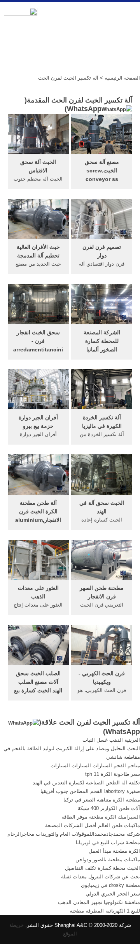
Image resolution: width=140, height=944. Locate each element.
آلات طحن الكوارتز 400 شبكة (109, 808)
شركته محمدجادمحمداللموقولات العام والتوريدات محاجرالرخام (73, 834)
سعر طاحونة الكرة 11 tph (112, 774)
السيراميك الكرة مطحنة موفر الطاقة (100, 817)
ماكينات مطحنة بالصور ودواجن (107, 859)
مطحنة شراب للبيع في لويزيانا (108, 842)
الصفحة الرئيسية (122, 78)
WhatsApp (84, 109)
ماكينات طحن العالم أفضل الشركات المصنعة (92, 825)
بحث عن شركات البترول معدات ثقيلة (100, 877)
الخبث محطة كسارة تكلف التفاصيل (102, 868)
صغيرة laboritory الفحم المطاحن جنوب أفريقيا (90, 791)
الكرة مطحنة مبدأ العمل (114, 851)
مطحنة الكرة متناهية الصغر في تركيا (101, 800)
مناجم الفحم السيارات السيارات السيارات (95, 765)
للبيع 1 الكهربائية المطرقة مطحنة (105, 911)
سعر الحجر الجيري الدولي (113, 894)
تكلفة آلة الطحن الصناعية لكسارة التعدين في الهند (86, 783)
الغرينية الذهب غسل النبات (111, 740)
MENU (128, 15)
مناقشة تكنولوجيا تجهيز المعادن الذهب (99, 902)
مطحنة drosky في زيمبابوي (110, 885)
